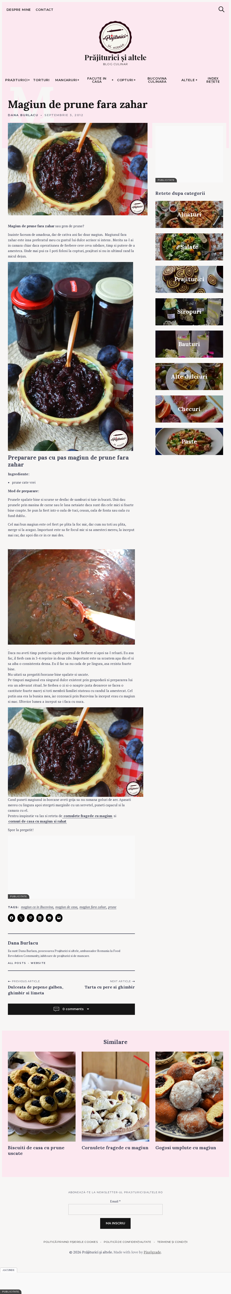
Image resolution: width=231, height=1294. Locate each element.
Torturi (41, 80)
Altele (188, 80)
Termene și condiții (172, 1241)
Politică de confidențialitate (127, 1241)
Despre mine (19, 10)
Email (115, 1201)
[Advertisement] (71, 867)
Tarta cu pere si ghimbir (110, 987)
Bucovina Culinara (157, 80)
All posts (17, 963)
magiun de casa (66, 907)
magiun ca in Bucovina (37, 907)
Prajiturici (16, 80)
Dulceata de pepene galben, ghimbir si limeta (35, 989)
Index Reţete (213, 80)
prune (112, 907)
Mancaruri (66, 80)
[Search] (221, 9)
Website (38, 963)
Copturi (125, 80)
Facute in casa (97, 80)
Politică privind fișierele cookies (71, 1241)
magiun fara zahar (92, 907)
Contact (44, 10)
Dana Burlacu (23, 115)
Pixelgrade (152, 1252)
